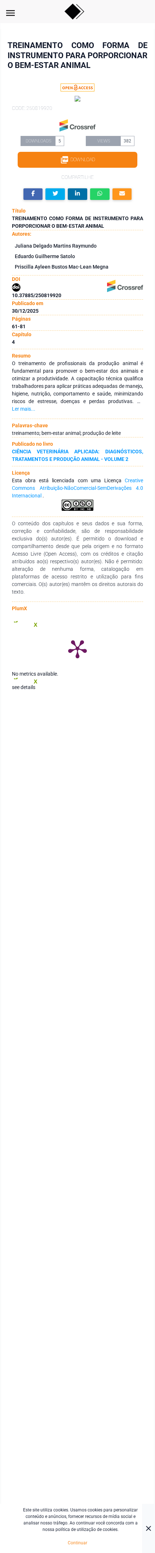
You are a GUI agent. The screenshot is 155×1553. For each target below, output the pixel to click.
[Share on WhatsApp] (100, 194)
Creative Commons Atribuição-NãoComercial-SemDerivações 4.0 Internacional (77, 488)
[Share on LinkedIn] (77, 194)
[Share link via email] (122, 194)
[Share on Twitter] (55, 194)
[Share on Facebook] (33, 194)
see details (23, 687)
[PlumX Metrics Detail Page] (77, 648)
